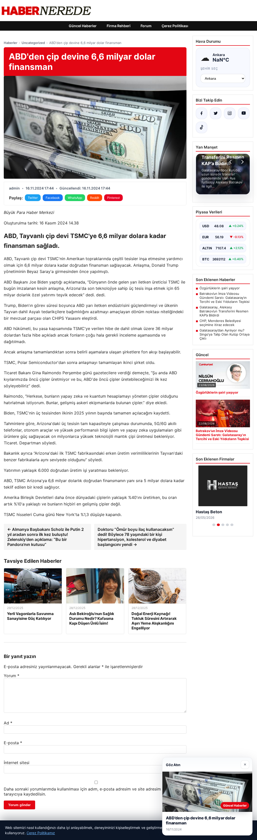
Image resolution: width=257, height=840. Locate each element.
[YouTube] (243, 113)
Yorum (11, 675)
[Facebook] (201, 113)
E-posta (13, 742)
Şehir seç (209, 68)
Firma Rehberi (119, 26)
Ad (8, 722)
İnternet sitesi (16, 762)
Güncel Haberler (83, 26)
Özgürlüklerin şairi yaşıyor (220, 288)
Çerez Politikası (175, 26)
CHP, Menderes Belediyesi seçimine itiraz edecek (220, 323)
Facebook (53, 198)
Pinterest (113, 198)
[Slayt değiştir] (213, 525)
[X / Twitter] (215, 113)
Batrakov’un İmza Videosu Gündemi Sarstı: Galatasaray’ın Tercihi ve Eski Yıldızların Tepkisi (224, 298)
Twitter (33, 198)
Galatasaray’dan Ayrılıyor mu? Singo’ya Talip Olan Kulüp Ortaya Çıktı (224, 334)
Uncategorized (33, 43)
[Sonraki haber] (241, 162)
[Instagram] (229, 113)
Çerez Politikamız (41, 833)
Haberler (10, 43)
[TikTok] (201, 127)
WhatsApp (75, 198)
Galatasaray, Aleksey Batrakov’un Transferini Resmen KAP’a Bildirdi (224, 311)
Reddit (94, 198)
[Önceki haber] (231, 162)
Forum (146, 26)
